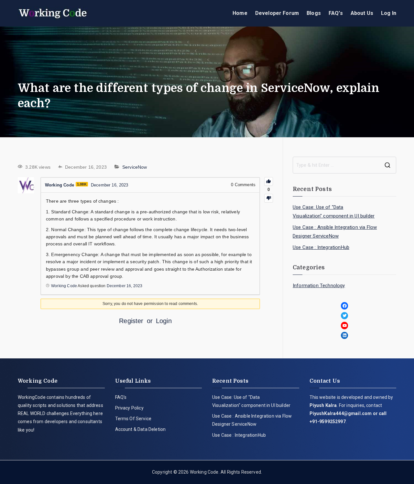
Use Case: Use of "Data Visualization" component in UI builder (334, 211)
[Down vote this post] (268, 198)
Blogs (314, 13)
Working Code (204, 472)
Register (131, 320)
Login (164, 320)
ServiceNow (134, 167)
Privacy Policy (129, 408)
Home (240, 13)
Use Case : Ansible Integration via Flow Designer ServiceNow (335, 231)
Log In (388, 13)
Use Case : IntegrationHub (321, 247)
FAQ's (336, 13)
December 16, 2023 (125, 286)
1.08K (82, 184)
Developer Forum (277, 13)
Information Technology (319, 285)
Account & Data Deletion (140, 429)
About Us (362, 13)
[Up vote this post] (268, 181)
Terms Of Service (133, 418)
